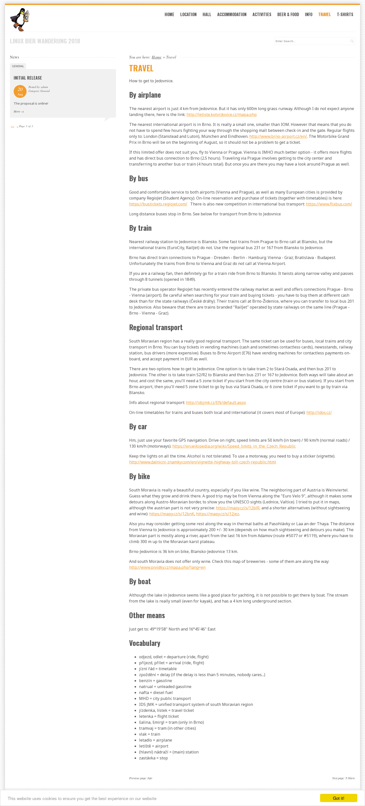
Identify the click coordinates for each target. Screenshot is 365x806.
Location (188, 14)
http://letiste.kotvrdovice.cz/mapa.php (221, 114)
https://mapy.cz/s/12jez (217, 514)
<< (12, 126)
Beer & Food (288, 14)
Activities (262, 14)
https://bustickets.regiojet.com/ (158, 204)
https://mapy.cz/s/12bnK (171, 514)
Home (169, 14)
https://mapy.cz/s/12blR (237, 508)
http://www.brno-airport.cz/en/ (278, 136)
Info (308, 14)
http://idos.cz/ (319, 412)
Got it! (338, 798)
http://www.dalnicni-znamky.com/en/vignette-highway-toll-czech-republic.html (202, 462)
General (18, 66)
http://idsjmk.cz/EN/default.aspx (216, 402)
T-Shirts (345, 14)
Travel (324, 14)
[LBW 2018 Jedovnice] (63, 20)
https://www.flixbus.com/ (329, 204)
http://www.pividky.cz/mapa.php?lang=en (167, 567)
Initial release (28, 78)
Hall (207, 14)
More (17, 111)
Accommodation (232, 14)
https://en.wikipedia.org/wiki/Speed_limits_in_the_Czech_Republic (234, 446)
